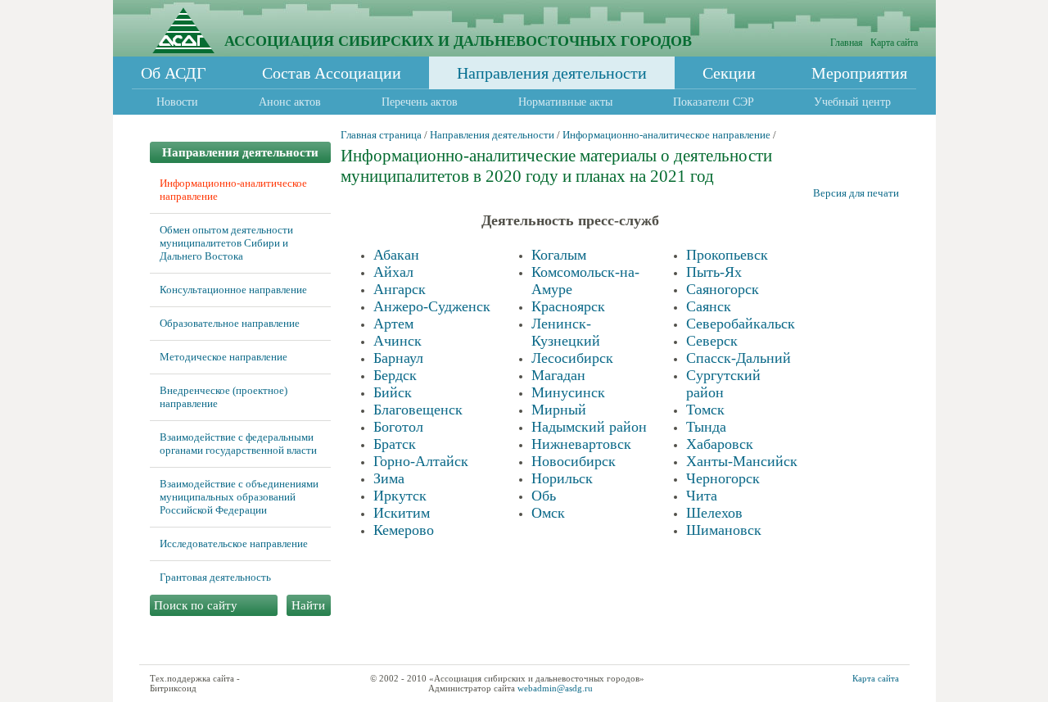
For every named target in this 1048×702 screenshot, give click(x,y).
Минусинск (568, 392)
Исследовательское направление (234, 543)
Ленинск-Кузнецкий (565, 332)
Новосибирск (573, 461)
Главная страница (381, 135)
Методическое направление (223, 357)
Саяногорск (722, 289)
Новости (177, 102)
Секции (729, 73)
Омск (548, 513)
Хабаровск (719, 444)
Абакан (396, 255)
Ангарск (399, 289)
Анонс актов (290, 102)
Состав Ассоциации (331, 73)
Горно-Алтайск (420, 461)
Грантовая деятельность (215, 577)
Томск (705, 409)
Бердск (395, 375)
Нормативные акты (565, 102)
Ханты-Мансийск (741, 461)
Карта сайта (894, 42)
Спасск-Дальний (738, 358)
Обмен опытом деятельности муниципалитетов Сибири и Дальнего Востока (226, 243)
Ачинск (397, 341)
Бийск (392, 392)
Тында (706, 427)
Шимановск (723, 530)
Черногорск (723, 478)
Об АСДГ (173, 73)
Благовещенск (418, 409)
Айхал (393, 272)
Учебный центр (852, 102)
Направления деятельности (552, 73)
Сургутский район (723, 384)
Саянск (708, 306)
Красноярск (568, 306)
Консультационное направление (233, 289)
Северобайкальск (740, 323)
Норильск (562, 478)
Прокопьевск (727, 255)
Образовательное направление (230, 323)
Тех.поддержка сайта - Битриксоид (195, 683)
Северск (712, 341)
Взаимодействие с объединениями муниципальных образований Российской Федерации (239, 497)
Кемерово (403, 530)
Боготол (398, 427)
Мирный (558, 409)
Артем (393, 323)
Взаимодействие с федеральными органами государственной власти (238, 443)
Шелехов (714, 513)
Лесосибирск (572, 358)
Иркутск (400, 495)
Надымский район (589, 427)
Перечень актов (420, 102)
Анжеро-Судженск (431, 306)
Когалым (558, 255)
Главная (846, 42)
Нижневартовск (581, 444)
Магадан (558, 375)
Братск (394, 444)
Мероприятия (859, 73)
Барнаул (398, 358)
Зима (388, 478)
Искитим (401, 513)
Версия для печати (856, 193)
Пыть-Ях (714, 272)
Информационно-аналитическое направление (666, 135)
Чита (701, 495)
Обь (543, 495)
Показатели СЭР (713, 102)
